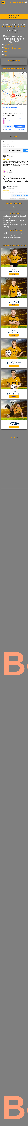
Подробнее (14, 274)
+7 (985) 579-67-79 (17, 2)
